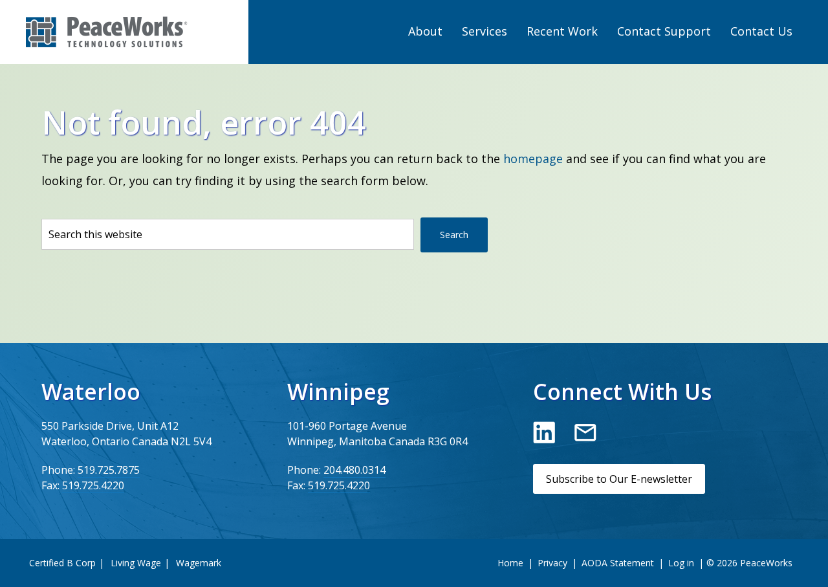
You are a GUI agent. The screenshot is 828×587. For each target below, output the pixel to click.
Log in (681, 563)
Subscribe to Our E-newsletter (619, 479)
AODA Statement (618, 563)
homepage (533, 158)
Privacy (552, 563)
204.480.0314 (354, 470)
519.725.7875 (109, 470)
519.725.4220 (93, 485)
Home (510, 563)
